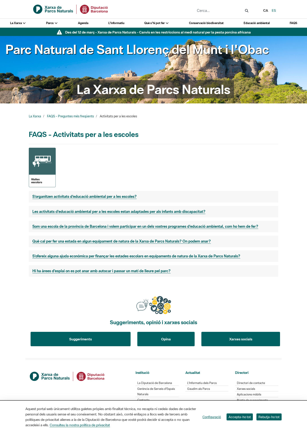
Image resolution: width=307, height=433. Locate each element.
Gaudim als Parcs (198, 389)
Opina (166, 339)
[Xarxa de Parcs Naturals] (70, 9)
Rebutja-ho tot (269, 417)
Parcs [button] (50, 23)
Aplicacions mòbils (249, 394)
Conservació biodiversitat (206, 23)
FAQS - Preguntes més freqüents (70, 116)
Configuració (211, 417)
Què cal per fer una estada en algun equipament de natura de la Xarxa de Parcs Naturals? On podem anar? (121, 241)
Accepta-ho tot (240, 417)
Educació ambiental (257, 23)
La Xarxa (35, 116)
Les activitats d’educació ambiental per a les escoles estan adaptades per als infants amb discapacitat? (118, 211)
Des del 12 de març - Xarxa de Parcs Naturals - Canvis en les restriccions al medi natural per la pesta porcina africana (158, 32)
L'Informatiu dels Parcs (202, 383)
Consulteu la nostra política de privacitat (80, 425)
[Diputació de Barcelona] (67, 376)
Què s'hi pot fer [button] (154, 23)
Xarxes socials (240, 339)
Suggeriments (80, 339)
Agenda (83, 23)
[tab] (153, 196)
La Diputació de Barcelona (154, 383)
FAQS (293, 23)
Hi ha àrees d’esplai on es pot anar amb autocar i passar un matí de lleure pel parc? (101, 270)
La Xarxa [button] (16, 23)
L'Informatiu (116, 23)
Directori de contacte (251, 383)
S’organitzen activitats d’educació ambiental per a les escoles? (84, 196)
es (274, 10)
